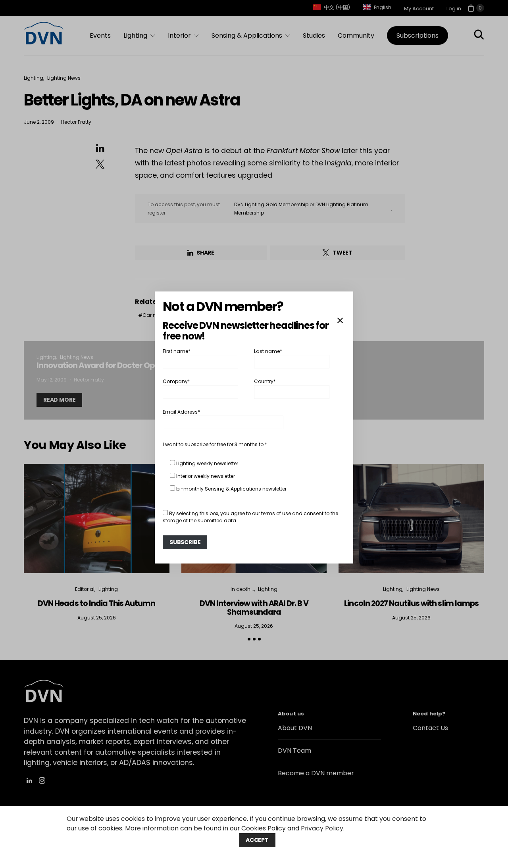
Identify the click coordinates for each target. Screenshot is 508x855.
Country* (265, 381)
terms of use (276, 513)
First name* (176, 351)
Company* (176, 381)
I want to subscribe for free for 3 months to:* (215, 444)
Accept (257, 840)
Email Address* (181, 411)
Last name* (268, 351)
